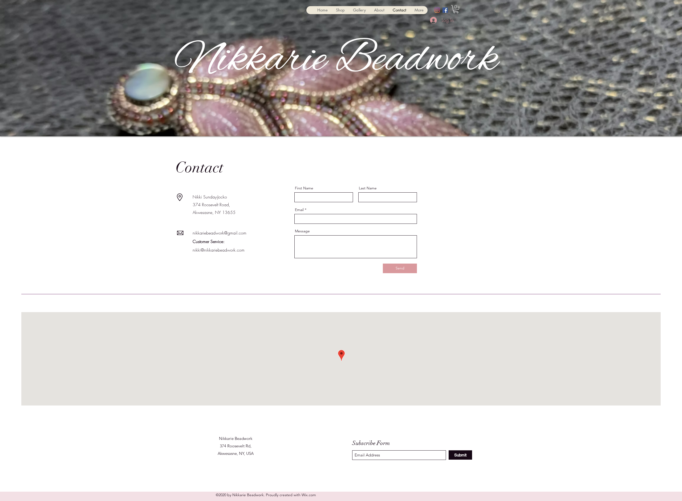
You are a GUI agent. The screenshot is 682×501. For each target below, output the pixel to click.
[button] (456, 9)
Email (299, 210)
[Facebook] (445, 10)
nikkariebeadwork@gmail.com (219, 233)
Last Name (368, 188)
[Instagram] (437, 10)
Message (302, 231)
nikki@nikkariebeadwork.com (219, 250)
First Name (304, 188)
